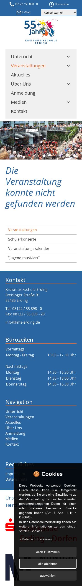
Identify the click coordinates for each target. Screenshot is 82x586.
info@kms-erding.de (22, 322)
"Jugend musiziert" (24, 257)
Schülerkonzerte (22, 239)
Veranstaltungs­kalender (28, 248)
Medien (41, 102)
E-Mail (23, 12)
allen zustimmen (48, 552)
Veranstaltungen (41, 66)
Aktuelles (20, 75)
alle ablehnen (48, 564)
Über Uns (41, 84)
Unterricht (41, 56)
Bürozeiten (59, 4)
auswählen (48, 575)
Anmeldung (23, 93)
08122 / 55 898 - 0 (23, 4)
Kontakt (19, 111)
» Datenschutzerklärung (36, 539)
